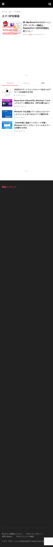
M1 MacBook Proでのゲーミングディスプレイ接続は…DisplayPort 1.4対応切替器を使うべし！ (37, 26)
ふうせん (30, 34)
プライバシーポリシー (34, 534)
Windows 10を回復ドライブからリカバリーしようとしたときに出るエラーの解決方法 (32, 112)
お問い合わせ (7, 536)
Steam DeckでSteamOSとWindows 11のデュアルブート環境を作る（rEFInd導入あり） (32, 101)
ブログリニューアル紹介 (25, 536)
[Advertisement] (26, 56)
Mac (5, 23)
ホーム (4, 12)
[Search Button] (49, 4)
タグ (10, 12)
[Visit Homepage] (26, 3)
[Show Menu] (3, 4)
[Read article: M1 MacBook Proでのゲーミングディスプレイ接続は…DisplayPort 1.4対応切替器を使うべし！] (12, 28)
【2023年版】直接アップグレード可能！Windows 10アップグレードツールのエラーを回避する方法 (32, 125)
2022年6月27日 (40, 34)
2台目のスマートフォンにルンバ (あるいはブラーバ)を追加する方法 (32, 90)
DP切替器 (17, 12)
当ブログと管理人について (12, 534)
